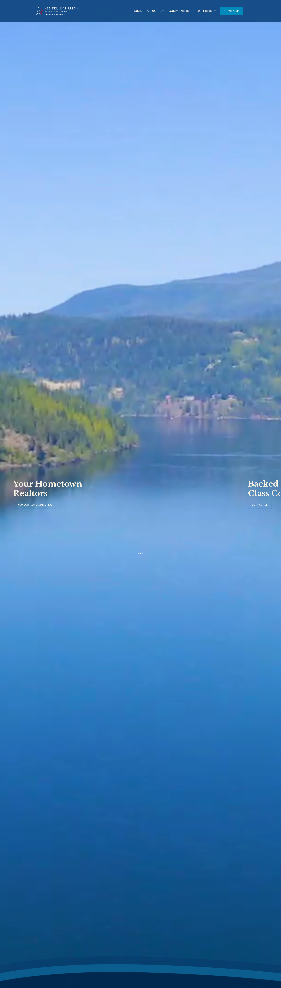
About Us (154, 10)
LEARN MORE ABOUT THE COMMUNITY (40, 504)
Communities (179, 10)
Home (137, 10)
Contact (231, 10)
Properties (204, 10)
